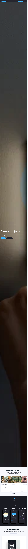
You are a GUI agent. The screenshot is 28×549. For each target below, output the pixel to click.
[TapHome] (4, 1)
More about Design (14, 533)
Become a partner (20, 1)
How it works (3, 238)
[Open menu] (25, 1)
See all (14, 493)
